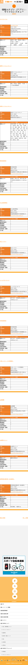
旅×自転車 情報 (5, 617)
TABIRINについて (5, 623)
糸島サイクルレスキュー (5, 106)
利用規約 (4, 651)
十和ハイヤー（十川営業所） (7, 361)
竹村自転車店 (3, 320)
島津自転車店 (3, 160)
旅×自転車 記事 (5, 613)
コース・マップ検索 (6, 607)
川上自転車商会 (3, 202)
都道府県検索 (4, 610)
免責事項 (4, 632)
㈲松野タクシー (3, 440)
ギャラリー (4, 620)
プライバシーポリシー (6, 629)
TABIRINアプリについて (7, 648)
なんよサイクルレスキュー (17, 173)
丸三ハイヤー (3, 241)
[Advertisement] (14, 540)
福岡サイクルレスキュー (5, 66)
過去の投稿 (2, 517)
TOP (3, 604)
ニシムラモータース (4, 280)
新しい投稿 (25, 517)
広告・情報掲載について (6, 626)
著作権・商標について (6, 635)
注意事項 (4, 642)
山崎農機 (2, 399)
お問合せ (4, 645)
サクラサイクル (3, 19)
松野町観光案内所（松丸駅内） (7, 479)
